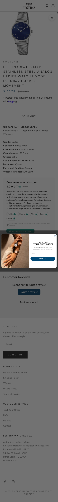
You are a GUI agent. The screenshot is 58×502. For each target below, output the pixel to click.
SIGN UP (42, 259)
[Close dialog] (54, 235)
